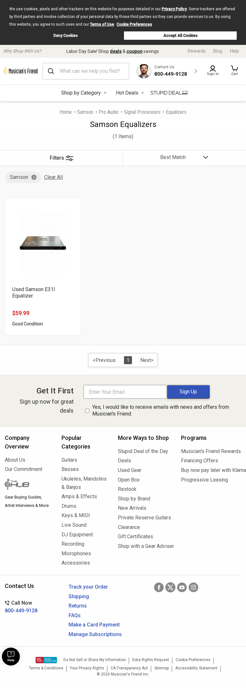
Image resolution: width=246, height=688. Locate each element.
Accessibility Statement (196, 668)
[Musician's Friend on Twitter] (170, 587)
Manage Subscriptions (95, 634)
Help (234, 51)
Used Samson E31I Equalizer (33, 292)
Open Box (129, 480)
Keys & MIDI (76, 515)
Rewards (197, 51)
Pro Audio (109, 112)
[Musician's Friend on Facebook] (159, 587)
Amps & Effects (79, 496)
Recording (73, 544)
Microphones (76, 553)
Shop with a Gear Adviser (144, 546)
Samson (85, 112)
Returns (78, 606)
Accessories (76, 563)
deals (116, 51)
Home (66, 112)
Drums (69, 506)
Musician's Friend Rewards (211, 451)
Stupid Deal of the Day (143, 451)
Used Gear (129, 470)
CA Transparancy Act (129, 668)
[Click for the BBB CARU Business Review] (46, 660)
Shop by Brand (134, 499)
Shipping (79, 596)
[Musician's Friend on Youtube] (182, 587)
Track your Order (88, 587)
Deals (124, 460)
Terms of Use (102, 24)
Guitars (69, 460)
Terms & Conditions (46, 668)
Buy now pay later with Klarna (211, 470)
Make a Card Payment (94, 625)
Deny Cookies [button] (65, 35)
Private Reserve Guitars (144, 518)
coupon (135, 51)
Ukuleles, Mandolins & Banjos (84, 483)
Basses (70, 469)
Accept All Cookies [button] (180, 35)
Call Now (21, 607)
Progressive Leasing (204, 480)
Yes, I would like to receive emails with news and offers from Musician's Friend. (160, 410)
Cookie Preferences (134, 24)
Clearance (129, 527)
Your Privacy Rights (87, 668)
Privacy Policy (174, 9)
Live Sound (74, 525)
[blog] (28, 485)
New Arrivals (132, 508)
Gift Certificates (135, 536)
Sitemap (161, 668)
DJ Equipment (77, 535)
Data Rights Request (150, 660)
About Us (15, 460)
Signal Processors (142, 112)
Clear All (53, 177)
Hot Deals (127, 93)
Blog (217, 51)
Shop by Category (81, 93)
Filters (57, 158)
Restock (127, 489)
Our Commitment (23, 469)
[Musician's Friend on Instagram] (193, 587)
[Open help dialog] (11, 657)
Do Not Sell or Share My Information (94, 660)
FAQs (75, 615)
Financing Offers (199, 460)
